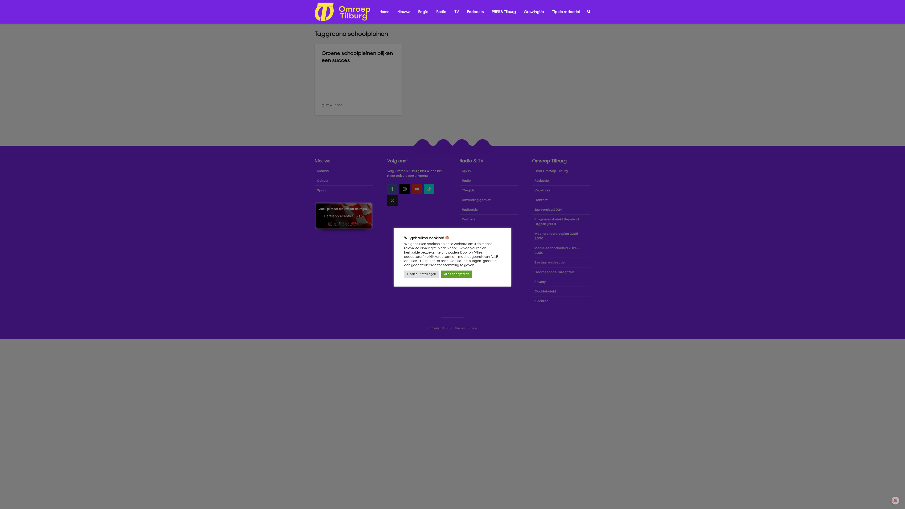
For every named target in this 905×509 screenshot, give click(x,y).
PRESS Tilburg (504, 11)
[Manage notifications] (895, 500)
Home (385, 11)
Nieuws (404, 11)
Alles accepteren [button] (456, 274)
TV (456, 11)
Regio (423, 11)
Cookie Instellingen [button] (421, 274)
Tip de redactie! (566, 11)
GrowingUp (534, 11)
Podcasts (475, 11)
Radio (441, 11)
